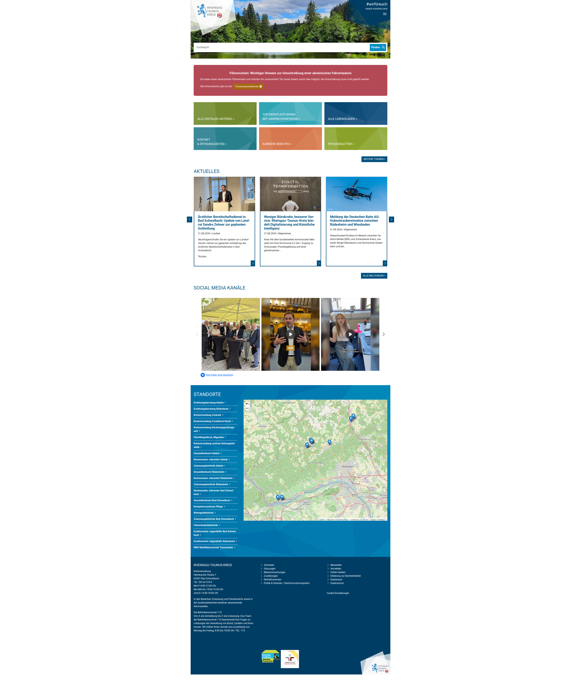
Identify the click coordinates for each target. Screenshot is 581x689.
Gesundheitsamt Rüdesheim (209, 471)
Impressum (336, 579)
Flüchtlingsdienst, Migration (209, 437)
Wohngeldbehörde (204, 512)
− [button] (247, 408)
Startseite (269, 565)
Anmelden (335, 568)
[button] (190, 220)
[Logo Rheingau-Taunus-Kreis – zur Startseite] (213, 18)
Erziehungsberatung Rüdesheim (211, 408)
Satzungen (269, 568)
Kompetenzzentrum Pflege (208, 506)
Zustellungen (271, 575)
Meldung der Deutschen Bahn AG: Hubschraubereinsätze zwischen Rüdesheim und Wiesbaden (354, 221)
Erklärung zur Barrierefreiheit (345, 575)
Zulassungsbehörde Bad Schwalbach (214, 519)
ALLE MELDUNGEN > (374, 275)
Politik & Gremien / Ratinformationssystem (287, 583)
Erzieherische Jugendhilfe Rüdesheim (215, 541)
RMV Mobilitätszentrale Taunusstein (214, 547)
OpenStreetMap (342, 519)
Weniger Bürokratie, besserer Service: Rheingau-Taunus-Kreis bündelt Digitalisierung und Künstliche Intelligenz (289, 222)
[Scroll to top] (574, 667)
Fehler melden (337, 572)
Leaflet (321, 519)
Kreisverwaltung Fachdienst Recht (212, 421)
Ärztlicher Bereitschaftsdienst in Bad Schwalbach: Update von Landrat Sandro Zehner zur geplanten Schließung (224, 222)
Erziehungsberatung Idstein (209, 402)
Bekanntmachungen (274, 572)
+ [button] (247, 404)
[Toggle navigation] (384, 16)
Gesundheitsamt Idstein (207, 453)
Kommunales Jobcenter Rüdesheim (213, 478)
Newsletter (336, 565)
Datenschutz (337, 583)
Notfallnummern (272, 579)
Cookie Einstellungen (338, 593)
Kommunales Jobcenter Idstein (211, 459)
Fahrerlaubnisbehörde (247, 86)
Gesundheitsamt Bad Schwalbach (212, 500)
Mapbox (382, 519)
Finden (376, 47)
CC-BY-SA (364, 519)
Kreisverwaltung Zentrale (208, 415)
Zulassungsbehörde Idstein (209, 465)
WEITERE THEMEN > (374, 159)
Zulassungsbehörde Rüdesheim (211, 484)
